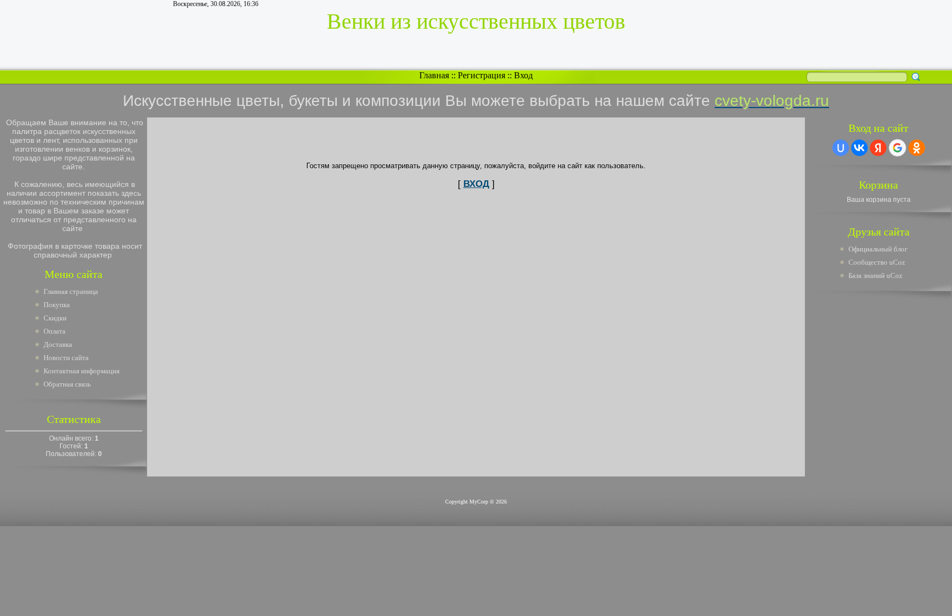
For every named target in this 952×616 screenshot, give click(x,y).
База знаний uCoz (875, 275)
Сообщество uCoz (876, 262)
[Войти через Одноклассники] (916, 148)
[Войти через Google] (897, 148)
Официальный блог (877, 249)
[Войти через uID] (840, 148)
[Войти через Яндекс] (878, 148)
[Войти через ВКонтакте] (859, 148)
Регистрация (481, 75)
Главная (434, 75)
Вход (523, 75)
